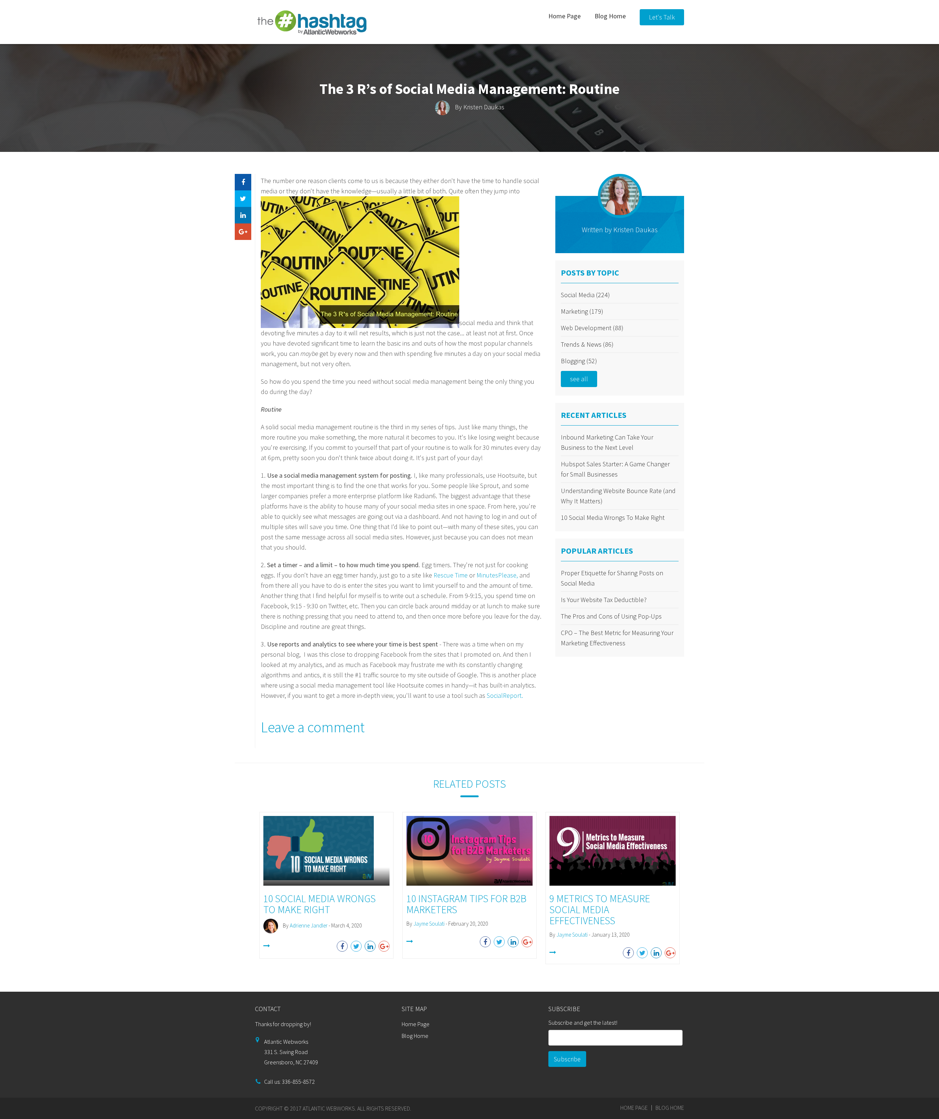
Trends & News (587, 344)
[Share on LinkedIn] (243, 215)
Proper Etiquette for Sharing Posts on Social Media (612, 578)
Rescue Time (451, 575)
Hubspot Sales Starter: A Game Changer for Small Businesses (615, 469)
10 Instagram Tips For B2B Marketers (466, 904)
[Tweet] (243, 198)
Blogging (579, 361)
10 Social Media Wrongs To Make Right (613, 517)
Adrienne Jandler (309, 925)
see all (579, 379)
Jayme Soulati (429, 923)
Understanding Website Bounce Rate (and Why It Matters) (618, 495)
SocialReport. (505, 695)
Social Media (585, 295)
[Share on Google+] (243, 231)
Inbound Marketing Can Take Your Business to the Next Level (607, 442)
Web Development (592, 328)
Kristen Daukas (483, 107)
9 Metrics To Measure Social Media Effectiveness (599, 909)
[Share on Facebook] (243, 182)
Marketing (582, 311)
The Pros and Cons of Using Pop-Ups (611, 616)
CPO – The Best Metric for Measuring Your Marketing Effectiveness (617, 637)
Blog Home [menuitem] (610, 16)
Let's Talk (662, 17)
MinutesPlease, (497, 575)
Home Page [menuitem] (564, 16)
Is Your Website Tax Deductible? (604, 599)
